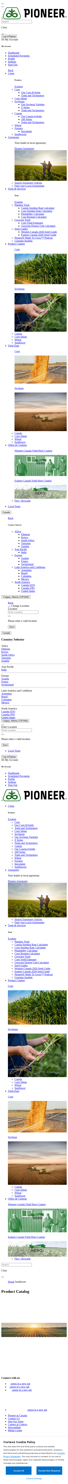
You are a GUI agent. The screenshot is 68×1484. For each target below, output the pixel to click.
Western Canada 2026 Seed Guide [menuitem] (39, 231)
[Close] (9, 606)
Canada (6, 512)
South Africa (27, 540)
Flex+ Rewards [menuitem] (23, 500)
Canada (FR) (28, 588)
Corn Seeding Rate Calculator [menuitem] (36, 211)
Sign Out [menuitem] (12, 64)
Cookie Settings (34, 1478)
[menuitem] (19, 86)
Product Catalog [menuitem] (16, 243)
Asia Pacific (21, 549)
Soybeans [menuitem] (20, 101)
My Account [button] (9, 39)
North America (22, 582)
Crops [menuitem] (11, 73)
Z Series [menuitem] (25, 107)
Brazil (24, 573)
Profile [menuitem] (11, 58)
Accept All (19, 1471)
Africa (18, 531)
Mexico (25, 579)
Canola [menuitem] (18, 113)
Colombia (26, 576)
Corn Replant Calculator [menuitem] (34, 217)
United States (28, 591)
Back (10, 70)
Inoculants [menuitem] (26, 131)
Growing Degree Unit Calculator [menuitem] (38, 225)
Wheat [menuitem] (18, 125)
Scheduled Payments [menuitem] (19, 55)
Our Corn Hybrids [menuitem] (30, 92)
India (23, 552)
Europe (18, 555)
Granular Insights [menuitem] (24, 240)
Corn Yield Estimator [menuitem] (32, 223)
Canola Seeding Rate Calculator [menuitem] (37, 208)
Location (12, 608)
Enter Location (9, 727)
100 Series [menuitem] (26, 119)
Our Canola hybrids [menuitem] (31, 116)
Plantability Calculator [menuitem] (32, 214)
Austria (25, 558)
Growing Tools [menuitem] (22, 220)
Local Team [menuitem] (14, 506)
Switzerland (27, 564)
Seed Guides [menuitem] (21, 228)
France (24, 561)
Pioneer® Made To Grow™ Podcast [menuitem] (34, 237)
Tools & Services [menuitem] (17, 188)
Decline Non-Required (49, 1471)
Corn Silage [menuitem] (21, 98)
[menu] (2, 3)
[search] (2, 33)
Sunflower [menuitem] (20, 342)
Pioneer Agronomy (24, 148)
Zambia (25, 546)
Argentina (26, 570)
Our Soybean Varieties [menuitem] (33, 104)
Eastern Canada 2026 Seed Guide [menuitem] (38, 234)
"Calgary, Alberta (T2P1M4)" (16, 597)
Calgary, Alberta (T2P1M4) (15, 721)
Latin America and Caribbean (30, 567)
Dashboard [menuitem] (13, 52)
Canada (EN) (28, 585)
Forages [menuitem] (19, 128)
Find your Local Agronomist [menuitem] (29, 185)
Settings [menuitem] (12, 61)
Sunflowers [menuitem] (20, 134)
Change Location (20, 605)
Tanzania (26, 543)
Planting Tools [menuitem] (22, 205)
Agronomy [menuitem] (13, 137)
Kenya (24, 537)
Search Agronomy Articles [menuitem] (28, 182)
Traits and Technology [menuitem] (32, 95)
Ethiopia (25, 534)
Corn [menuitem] (17, 89)
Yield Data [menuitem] (13, 345)
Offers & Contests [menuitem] (17, 445)
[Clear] (9, 616)
